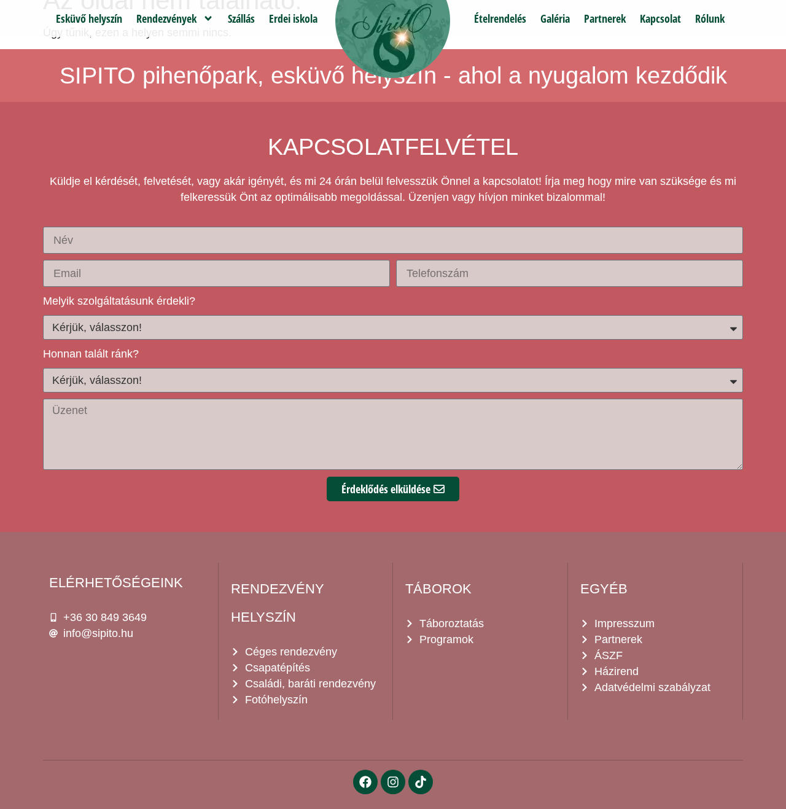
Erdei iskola (293, 18)
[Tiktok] (420, 782)
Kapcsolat (660, 18)
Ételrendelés (500, 18)
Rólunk (710, 18)
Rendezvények (166, 18)
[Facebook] (365, 782)
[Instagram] (393, 782)
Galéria (555, 18)
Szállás (241, 18)
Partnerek (605, 18)
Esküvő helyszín (89, 18)
